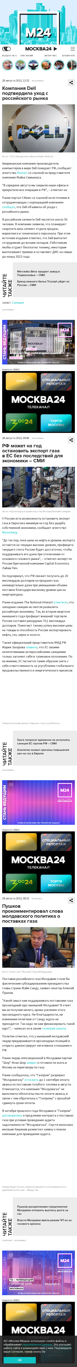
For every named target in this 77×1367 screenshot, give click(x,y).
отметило (61, 602)
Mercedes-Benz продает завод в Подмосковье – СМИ (38, 273)
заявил (32, 1063)
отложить (31, 1080)
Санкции (18, 302)
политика (7, 1240)
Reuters (22, 173)
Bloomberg (9, 532)
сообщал (8, 207)
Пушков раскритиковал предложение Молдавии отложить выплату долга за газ (42, 1210)
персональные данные (37, 1344)
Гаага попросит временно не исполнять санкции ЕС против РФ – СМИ (43, 741)
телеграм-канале (54, 1028)
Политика (37, 898)
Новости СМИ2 (11, 369)
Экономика (38, 81)
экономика (8, 309)
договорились (12, 1115)
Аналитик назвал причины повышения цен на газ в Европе (43, 751)
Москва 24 (38, 49)
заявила (31, 647)
